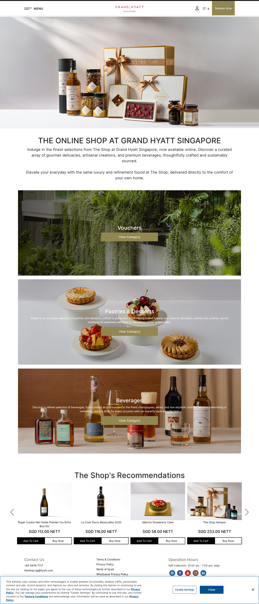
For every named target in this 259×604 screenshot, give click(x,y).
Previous (10, 510)
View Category (129, 237)
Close (211, 589)
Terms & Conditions (108, 559)
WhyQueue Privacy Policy (112, 574)
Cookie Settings (184, 589)
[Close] (253, 589)
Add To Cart (48, 540)
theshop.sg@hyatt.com (38, 570)
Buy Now (19, 540)
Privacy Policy (105, 564)
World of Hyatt (105, 569)
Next (245, 510)
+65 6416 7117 (33, 565)
